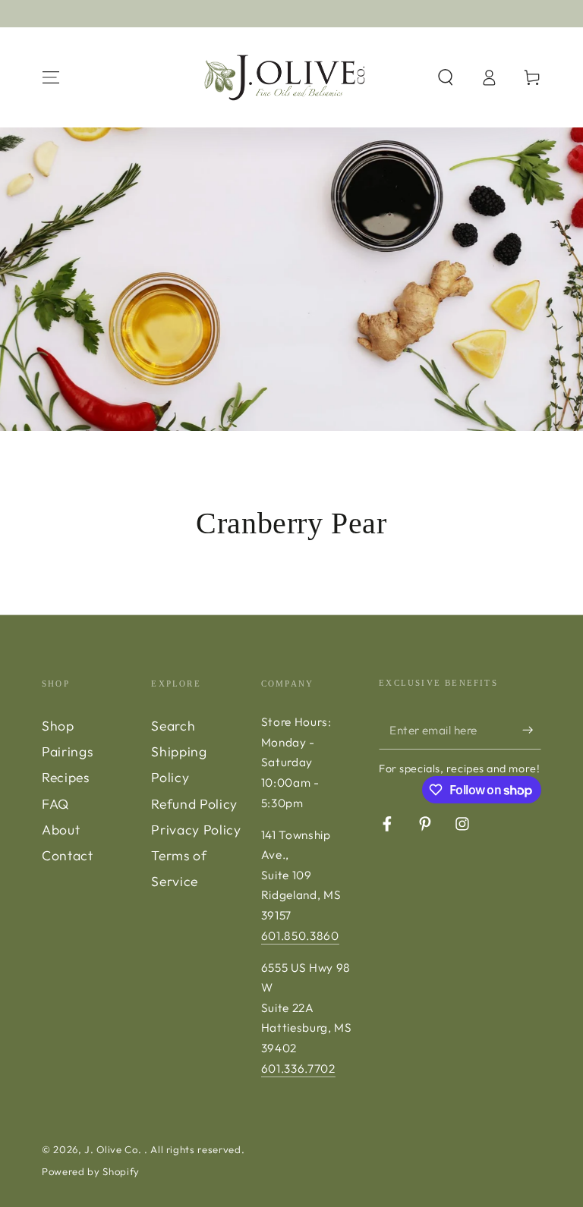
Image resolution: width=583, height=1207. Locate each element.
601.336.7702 (298, 1068)
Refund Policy (194, 804)
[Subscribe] (531, 730)
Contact (67, 855)
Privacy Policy (196, 829)
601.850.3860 (300, 936)
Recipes (66, 777)
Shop (58, 725)
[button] (445, 77)
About (61, 829)
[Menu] (51, 77)
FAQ (55, 804)
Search (173, 725)
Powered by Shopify (91, 1171)
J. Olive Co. (114, 1149)
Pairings (67, 751)
